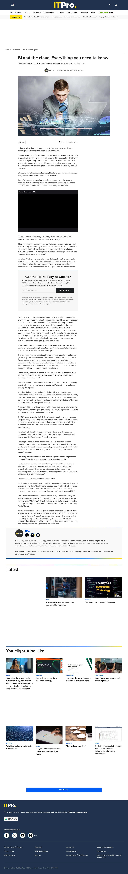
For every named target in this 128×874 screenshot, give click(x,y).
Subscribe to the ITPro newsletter (36, 17)
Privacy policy (9, 851)
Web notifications (41, 851)
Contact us (70, 847)
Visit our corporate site (77, 812)
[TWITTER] (27, 535)
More (93, 12)
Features (81, 70)
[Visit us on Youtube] (22, 835)
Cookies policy (71, 851)
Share (23, 142)
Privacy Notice (36, 300)
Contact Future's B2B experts (77, 855)
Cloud (27, 12)
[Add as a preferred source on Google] (11, 819)
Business (18, 12)
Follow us (63, 142)
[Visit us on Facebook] (6, 835)
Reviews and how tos (72, 17)
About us (38, 847)
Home (6, 49)
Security (60, 12)
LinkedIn (21, 554)
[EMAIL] (38, 535)
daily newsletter (94, 551)
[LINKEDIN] (33, 535)
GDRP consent (9, 855)
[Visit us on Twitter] (14, 835)
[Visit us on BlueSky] (29, 835)
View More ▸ (64, 790)
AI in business (57, 17)
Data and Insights (30, 49)
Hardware (37, 12)
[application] (48, 211)
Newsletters (101, 851)
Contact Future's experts (13, 847)
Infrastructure (49, 12)
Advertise (84, 12)
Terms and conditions (105, 847)
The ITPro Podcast (89, 17)
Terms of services (49, 297)
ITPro (54, 70)
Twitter (31, 554)
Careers (38, 855)
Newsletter (74, 142)
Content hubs (72, 12)
